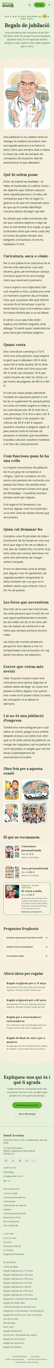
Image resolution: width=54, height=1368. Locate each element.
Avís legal (35, 1356)
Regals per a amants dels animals (20, 1298)
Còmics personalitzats (14, 1213)
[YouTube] (26, 1160)
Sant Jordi (8, 1327)
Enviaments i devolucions (27, 1362)
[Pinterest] (33, 1160)
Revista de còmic (12, 1217)
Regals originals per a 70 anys (18, 1270)
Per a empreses (11, 1221)
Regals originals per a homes (17, 1282)
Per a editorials (10, 1225)
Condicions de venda (37, 1359)
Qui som (7, 1242)
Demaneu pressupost (27, 1105)
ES (9, 1181)
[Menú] (49, 4)
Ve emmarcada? (15, 956)
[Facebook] (13, 1160)
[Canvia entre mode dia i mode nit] (30, 4)
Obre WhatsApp (27, 1114)
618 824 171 (8, 1153)
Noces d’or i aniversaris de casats (20, 1335)
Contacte (8, 1250)
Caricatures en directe (14, 1205)
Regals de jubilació (12, 1347)
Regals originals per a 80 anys (18, 1278)
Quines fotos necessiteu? (19, 946)
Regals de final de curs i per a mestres (22, 1315)
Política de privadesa (14, 1359)
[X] (19, 1160)
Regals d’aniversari (12, 1331)
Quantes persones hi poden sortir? (24, 937)
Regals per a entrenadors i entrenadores (23, 1311)
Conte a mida (10, 1193)
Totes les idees (10, 1266)
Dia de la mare (10, 1319)
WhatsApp (8, 1172)
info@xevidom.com (13, 1176)
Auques (7, 1209)
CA (4, 1181)
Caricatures (9, 1201)
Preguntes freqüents (13, 1254)
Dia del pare (9, 1323)
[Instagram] (6, 1160)
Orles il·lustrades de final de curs (19, 1306)
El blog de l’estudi (12, 1246)
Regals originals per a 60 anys (18, 1290)
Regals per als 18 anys (14, 1339)
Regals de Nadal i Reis (14, 1302)
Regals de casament (13, 1343)
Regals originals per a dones (17, 1286)
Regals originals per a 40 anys (18, 1274)
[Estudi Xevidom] (8, 5)
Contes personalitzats (14, 1197)
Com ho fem (10, 1238)
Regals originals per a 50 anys (18, 1294)
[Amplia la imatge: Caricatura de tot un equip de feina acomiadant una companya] (34, 813)
